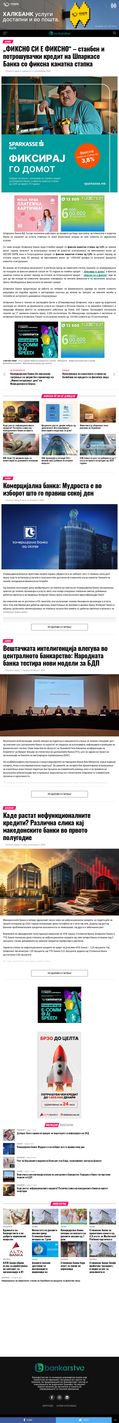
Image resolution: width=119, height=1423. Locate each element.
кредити (62, 361)
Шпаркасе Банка (12, 364)
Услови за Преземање (66, 1405)
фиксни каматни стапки (82, 361)
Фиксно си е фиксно (95, 275)
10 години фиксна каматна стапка (38, 361)
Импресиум (48, 1405)
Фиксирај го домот (94, 271)
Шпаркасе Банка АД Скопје (38, 364)
